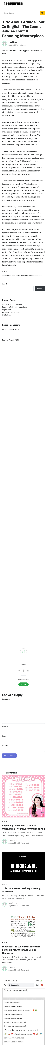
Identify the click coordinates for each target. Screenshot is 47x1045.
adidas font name (22, 275)
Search (4, 284)
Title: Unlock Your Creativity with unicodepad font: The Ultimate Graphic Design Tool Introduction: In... (23, 834)
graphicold (13, 42)
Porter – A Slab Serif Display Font (14, 307)
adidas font (7, 50)
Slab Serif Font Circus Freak (12, 304)
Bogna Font (6, 310)
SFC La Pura (6, 315)
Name (5, 727)
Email (5, 736)
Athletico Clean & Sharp (11, 312)
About (23, 684)
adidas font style (35, 275)
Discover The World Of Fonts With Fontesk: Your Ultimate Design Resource (21, 949)
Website (5, 745)
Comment (6, 699)
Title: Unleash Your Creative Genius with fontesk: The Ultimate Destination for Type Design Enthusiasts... (22, 960)
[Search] (42, 13)
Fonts (4, 272)
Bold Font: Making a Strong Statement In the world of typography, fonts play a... (23, 896)
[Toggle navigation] (42, 4)
